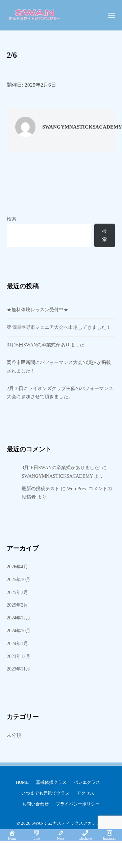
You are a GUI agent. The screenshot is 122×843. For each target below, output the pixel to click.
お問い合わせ (35, 804)
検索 (11, 219)
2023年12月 (18, 656)
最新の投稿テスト (40, 488)
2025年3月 (17, 592)
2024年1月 (17, 643)
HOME (22, 782)
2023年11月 (18, 668)
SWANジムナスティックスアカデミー (68, 823)
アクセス (85, 793)
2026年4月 (17, 566)
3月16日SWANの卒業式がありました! (46, 344)
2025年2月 (17, 605)
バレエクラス (87, 782)
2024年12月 (18, 617)
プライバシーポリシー (78, 804)
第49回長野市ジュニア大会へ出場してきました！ (59, 327)
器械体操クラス (51, 782)
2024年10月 (18, 630)
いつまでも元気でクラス (45, 793)
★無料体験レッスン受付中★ (37, 309)
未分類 (14, 735)
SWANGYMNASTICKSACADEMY (82, 127)
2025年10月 (18, 579)
